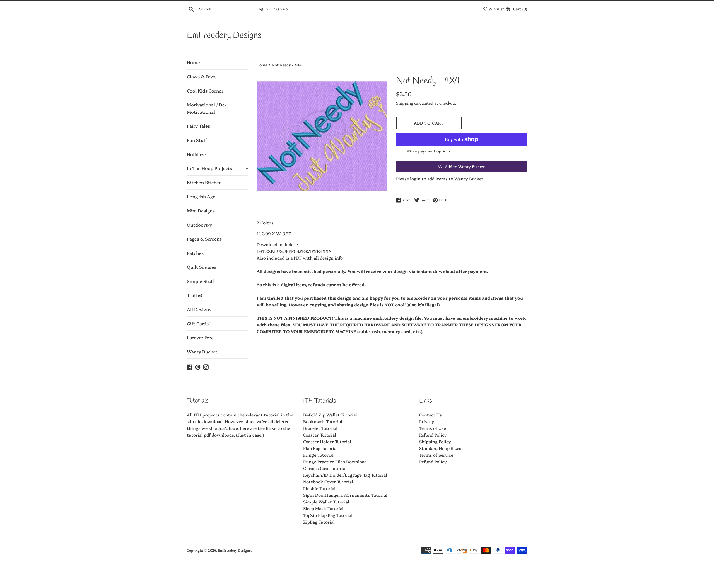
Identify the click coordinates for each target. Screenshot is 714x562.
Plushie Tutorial (319, 488)
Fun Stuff (197, 140)
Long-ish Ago (201, 196)
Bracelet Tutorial (320, 428)
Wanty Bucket (202, 351)
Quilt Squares (201, 267)
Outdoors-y (199, 225)
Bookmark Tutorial (322, 421)
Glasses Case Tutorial (325, 468)
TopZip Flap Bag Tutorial (328, 515)
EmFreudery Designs (224, 36)
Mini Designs (201, 210)
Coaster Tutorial (319, 435)
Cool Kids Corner (205, 91)
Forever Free (200, 337)
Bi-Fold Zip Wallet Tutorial (330, 415)
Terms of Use (432, 428)
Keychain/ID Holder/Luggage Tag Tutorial (345, 475)
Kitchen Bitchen (204, 182)
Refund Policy (433, 435)
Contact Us (430, 415)
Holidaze (196, 154)
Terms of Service (436, 455)
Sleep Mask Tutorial (323, 508)
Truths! (194, 295)
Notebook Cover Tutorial (328, 482)
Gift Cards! (198, 323)
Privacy (426, 421)
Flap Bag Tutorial (320, 448)
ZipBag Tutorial (319, 522)
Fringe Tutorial (318, 455)
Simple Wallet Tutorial (326, 502)
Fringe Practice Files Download (335, 461)
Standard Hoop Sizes (440, 448)
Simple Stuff (200, 281)
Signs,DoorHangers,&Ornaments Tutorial (345, 495)
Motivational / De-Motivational (206, 108)
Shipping (404, 103)
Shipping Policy (435, 441)
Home (193, 62)
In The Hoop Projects (217, 168)
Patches (195, 253)
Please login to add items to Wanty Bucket (439, 178)
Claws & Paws (201, 76)
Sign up (281, 8)
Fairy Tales (198, 126)
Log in (262, 8)
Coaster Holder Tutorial (327, 441)
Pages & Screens (204, 239)
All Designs (199, 309)
